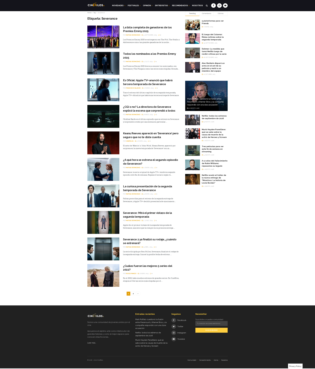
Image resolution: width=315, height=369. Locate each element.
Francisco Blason (133, 88)
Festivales (133, 5)
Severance (101, 13)
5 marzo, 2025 (148, 114)
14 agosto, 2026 (208, 155)
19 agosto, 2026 (208, 122)
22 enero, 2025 (141, 141)
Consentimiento (205, 360)
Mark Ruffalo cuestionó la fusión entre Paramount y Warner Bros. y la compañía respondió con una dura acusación (205, 102)
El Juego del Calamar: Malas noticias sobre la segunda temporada (213, 37)
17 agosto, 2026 (208, 140)
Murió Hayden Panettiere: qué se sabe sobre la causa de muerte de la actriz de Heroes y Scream (151, 343)
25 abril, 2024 (147, 247)
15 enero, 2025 (148, 194)
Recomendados (180, 5)
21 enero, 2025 (148, 167)
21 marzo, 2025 (148, 88)
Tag (94, 13)
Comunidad (192, 360)
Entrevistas (161, 5)
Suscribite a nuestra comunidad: (209, 319)
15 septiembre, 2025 (150, 35)
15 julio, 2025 (148, 61)
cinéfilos (130, 141)
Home (89, 13)
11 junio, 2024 (148, 220)
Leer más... (91, 343)
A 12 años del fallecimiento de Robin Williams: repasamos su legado (215, 163)
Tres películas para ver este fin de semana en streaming (213, 149)
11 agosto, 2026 (208, 169)
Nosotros (197, 5)
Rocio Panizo (131, 273)
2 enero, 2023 (144, 273)
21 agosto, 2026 (193, 108)
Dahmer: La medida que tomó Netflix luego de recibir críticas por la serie (214, 51)
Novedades (118, 5)
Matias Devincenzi (133, 35)
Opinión (147, 5)
